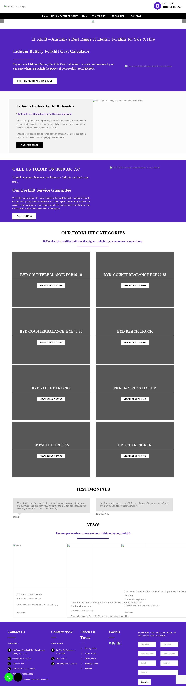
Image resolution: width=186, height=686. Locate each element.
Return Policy (90, 659)
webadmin (22, 599)
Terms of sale (90, 653)
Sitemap (88, 669)
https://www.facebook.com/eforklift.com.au (30, 679)
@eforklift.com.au (24, 659)
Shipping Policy (91, 664)
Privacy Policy (91, 648)
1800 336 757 (172, 7)
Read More (21, 613)
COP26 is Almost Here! (29, 594)
